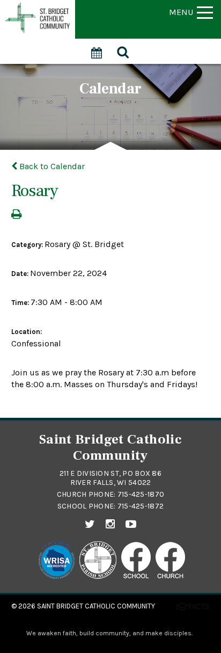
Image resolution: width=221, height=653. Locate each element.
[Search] (124, 51)
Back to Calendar (51, 166)
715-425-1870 (140, 494)
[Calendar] (97, 47)
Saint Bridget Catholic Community (96, 606)
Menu (181, 12)
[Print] (16, 215)
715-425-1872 (140, 506)
